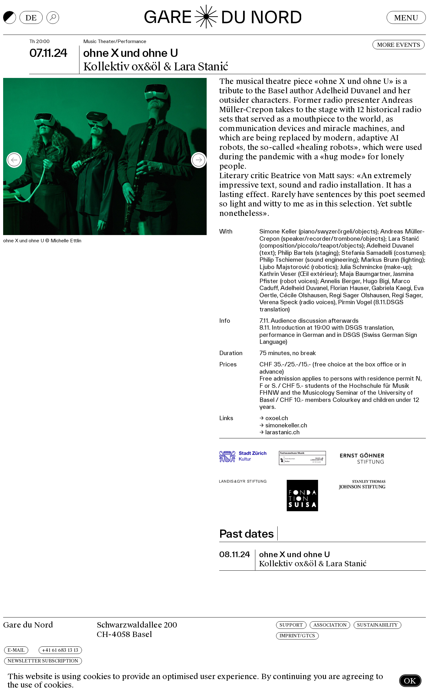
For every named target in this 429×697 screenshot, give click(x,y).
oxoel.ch (276, 417)
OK (410, 681)
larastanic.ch (282, 432)
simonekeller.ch (286, 425)
